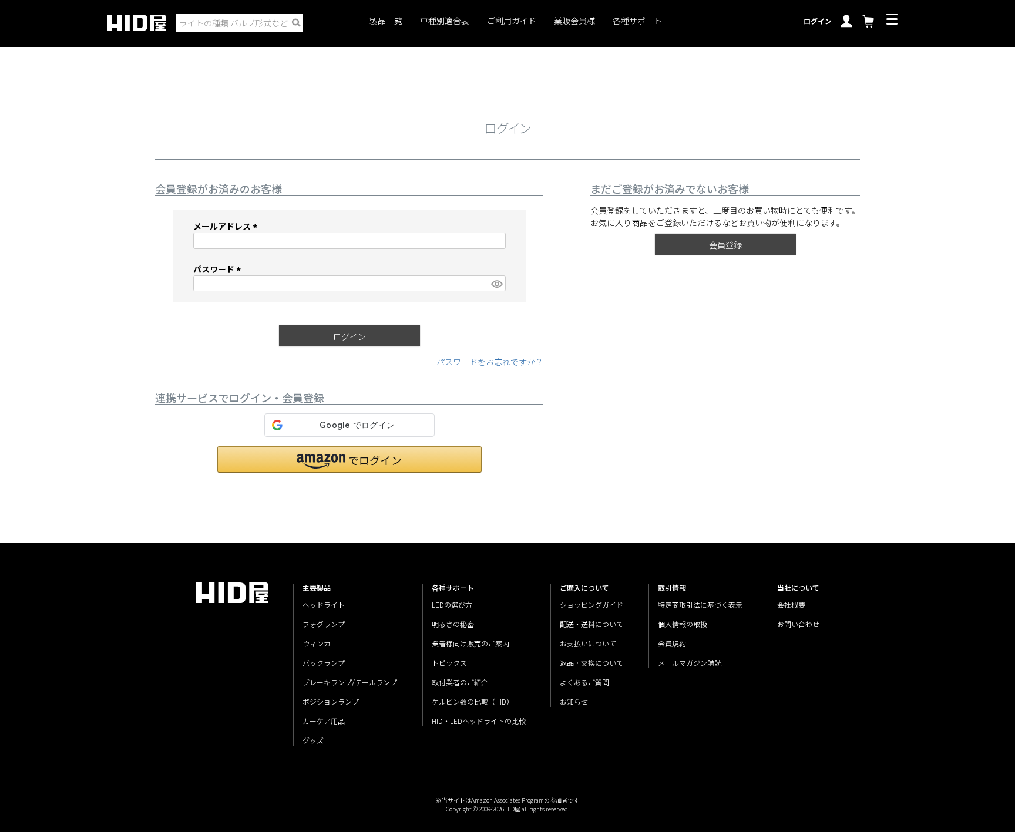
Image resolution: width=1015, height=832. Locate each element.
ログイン (818, 21)
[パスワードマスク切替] (496, 283)
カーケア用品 (324, 721)
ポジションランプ (331, 701)
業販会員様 (574, 20)
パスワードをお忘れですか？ (489, 362)
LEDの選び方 (452, 604)
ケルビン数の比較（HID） (472, 701)
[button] (349, 459)
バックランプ (324, 663)
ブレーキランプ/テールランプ (350, 682)
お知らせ (574, 701)
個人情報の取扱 (682, 624)
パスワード (218, 269)
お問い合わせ (798, 624)
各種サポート (637, 20)
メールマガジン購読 (689, 663)
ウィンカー (320, 643)
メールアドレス (227, 226)
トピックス (449, 663)
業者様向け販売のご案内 (470, 643)
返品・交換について (591, 663)
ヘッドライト (324, 604)
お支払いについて (588, 643)
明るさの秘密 (453, 624)
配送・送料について (591, 624)
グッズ (313, 740)
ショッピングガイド (591, 604)
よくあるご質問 (584, 682)
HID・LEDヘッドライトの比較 (479, 721)
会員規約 (672, 643)
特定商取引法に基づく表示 (700, 604)
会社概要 (791, 604)
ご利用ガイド (511, 20)
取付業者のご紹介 (460, 682)
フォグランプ (324, 624)
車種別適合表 (444, 20)
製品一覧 (385, 20)
